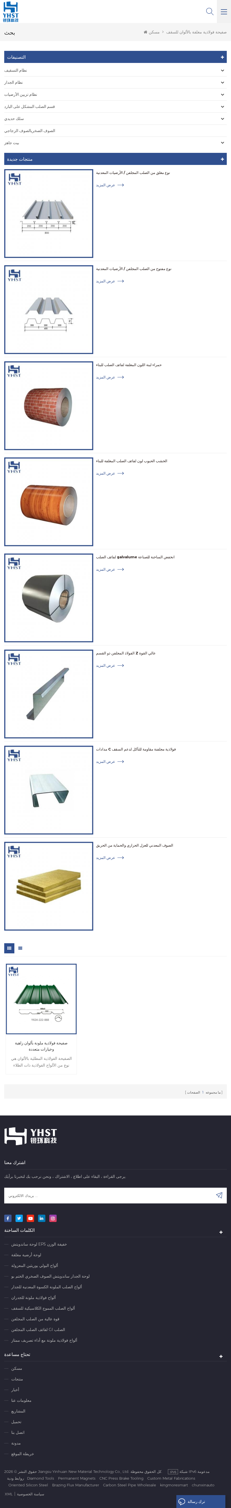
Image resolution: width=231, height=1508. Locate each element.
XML (9, 1494)
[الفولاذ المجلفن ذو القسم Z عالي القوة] (48, 694)
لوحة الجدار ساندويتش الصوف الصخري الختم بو (50, 1276)
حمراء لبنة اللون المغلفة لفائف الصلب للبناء (129, 364)
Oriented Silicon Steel (28, 1485)
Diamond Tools (40, 1478)
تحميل (16, 1421)
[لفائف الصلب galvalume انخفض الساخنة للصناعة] (48, 598)
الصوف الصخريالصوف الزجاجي (29, 130)
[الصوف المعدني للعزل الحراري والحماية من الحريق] (48, 886)
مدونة (16, 1443)
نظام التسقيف (15, 70)
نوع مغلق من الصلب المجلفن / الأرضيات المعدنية (133, 172)
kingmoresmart (174, 1485)
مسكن (154, 32)
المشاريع (18, 1411)
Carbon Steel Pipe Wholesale (129, 1485)
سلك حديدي (14, 118)
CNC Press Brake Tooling (121, 1478)
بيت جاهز (11, 142)
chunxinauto (203, 1485)
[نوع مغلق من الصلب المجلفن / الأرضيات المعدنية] (48, 213)
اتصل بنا (18, 1432)
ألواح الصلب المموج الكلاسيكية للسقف (43, 1308)
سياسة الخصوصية (30, 1494)
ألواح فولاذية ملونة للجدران (33, 1297)
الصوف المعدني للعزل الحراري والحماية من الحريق (134, 845)
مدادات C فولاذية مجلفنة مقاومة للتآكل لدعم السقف (136, 749)
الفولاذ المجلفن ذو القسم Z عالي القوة (126, 653)
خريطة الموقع (22, 1453)
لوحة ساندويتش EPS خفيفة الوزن (39, 1244)
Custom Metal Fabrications (171, 1478)
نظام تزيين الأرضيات (20, 94)
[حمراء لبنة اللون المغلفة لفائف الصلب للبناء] (48, 405)
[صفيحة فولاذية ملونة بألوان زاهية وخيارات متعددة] (41, 999)
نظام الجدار (13, 82)
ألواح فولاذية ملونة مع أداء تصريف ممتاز (44, 1340)
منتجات (17, 1379)
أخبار (15, 1389)
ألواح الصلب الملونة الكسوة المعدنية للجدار (46, 1286)
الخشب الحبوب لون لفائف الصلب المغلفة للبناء (131, 461)
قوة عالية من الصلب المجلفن (35, 1318)
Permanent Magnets (76, 1478)
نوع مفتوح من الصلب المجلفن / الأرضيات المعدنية (134, 268)
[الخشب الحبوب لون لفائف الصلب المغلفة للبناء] (48, 501)
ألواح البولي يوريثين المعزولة (34, 1265)
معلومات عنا (21, 1400)
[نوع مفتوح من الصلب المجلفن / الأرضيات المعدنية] (48, 309)
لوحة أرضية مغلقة (26, 1254)
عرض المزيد (105, 185)
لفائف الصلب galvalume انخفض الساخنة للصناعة (135, 557)
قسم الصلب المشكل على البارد (29, 106)
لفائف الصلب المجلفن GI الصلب (38, 1329)
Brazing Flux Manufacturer (75, 1485)
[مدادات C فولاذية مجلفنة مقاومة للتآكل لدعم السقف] (48, 790)
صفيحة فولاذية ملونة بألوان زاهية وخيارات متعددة (41, 1046)
